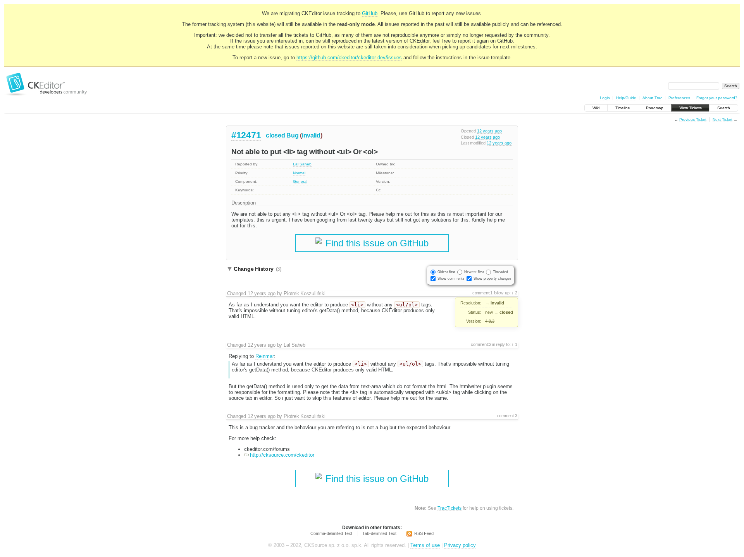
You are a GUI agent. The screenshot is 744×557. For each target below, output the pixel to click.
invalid (311, 135)
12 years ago (489, 131)
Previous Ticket (692, 119)
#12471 (246, 135)
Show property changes (493, 278)
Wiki (595, 108)
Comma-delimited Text (331, 533)
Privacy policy (460, 545)
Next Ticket (722, 119)
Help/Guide (626, 98)
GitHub (369, 13)
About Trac (652, 98)
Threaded (500, 272)
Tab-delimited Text (379, 533)
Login (605, 98)
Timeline (622, 108)
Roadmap (654, 108)
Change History (257, 269)
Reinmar (264, 356)
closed (275, 135)
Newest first (474, 272)
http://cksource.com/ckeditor (282, 455)
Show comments (451, 278)
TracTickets (449, 508)
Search (723, 108)
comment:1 (482, 293)
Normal (299, 173)
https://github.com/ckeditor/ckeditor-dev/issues (349, 57)
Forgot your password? (716, 98)
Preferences (679, 98)
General (300, 181)
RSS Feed (424, 533)
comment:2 (481, 344)
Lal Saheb (302, 164)
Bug (292, 135)
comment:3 (507, 415)
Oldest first (446, 272)
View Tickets (690, 108)
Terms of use (425, 545)
